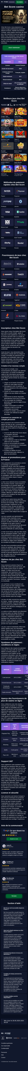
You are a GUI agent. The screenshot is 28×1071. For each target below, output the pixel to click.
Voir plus (14, 896)
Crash (17, 104)
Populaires (4, 104)
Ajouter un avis (14, 839)
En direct (11, 105)
